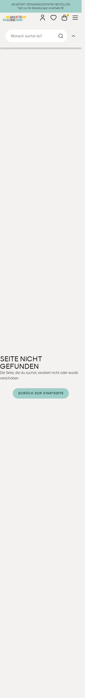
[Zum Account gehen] (42, 17)
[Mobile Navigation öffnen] (75, 17)
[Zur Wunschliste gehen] (53, 17)
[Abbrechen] (73, 36)
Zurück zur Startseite (40, 393)
